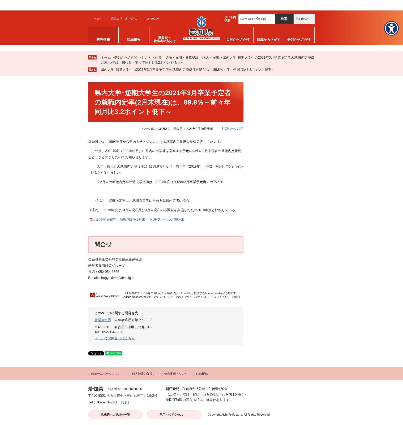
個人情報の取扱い (144, 373)
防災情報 (103, 39)
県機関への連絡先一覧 (115, 414)
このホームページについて (105, 373)
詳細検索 (302, 19)
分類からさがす (126, 57)
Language (152, 18)
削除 (278, 69)
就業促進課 (102, 320)
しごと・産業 (151, 57)
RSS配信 (202, 373)
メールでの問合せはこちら (114, 338)
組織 (268, 39)
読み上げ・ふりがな (124, 18)
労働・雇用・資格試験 (182, 57)
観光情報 (134, 39)
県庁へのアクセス (171, 414)
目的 (238, 39)
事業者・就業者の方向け (165, 39)
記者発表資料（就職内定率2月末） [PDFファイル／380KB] (140, 219)
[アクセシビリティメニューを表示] (391, 28)
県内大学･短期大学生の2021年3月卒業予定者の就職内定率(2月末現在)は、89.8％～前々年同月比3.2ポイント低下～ (188, 69)
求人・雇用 (210, 57)
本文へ (97, 18)
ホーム (106, 57)
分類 (299, 39)
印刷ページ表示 (232, 128)
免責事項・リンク (176, 373)
